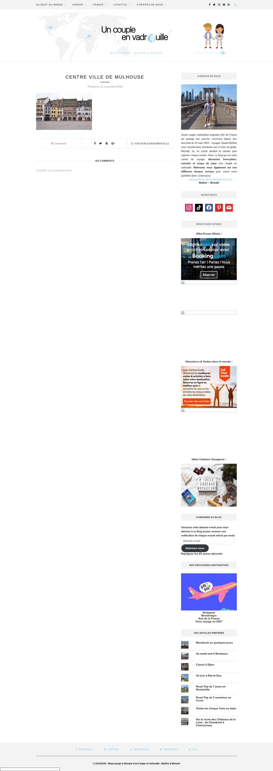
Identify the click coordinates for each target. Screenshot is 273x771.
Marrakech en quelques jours (214, 642)
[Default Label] (199, 207)
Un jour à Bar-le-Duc (209, 675)
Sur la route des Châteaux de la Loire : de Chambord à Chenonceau (216, 722)
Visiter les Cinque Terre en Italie (216, 708)
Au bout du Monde (49, 5)
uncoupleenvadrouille (152, 143)
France (98, 5)
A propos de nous (150, 5)
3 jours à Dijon (205, 664)
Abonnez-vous (194, 548)
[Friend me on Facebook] (209, 207)
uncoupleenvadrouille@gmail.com (210, 179)
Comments (58, 143)
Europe (78, 5)
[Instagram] (189, 207)
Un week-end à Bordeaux (212, 653)
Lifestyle (120, 5)
